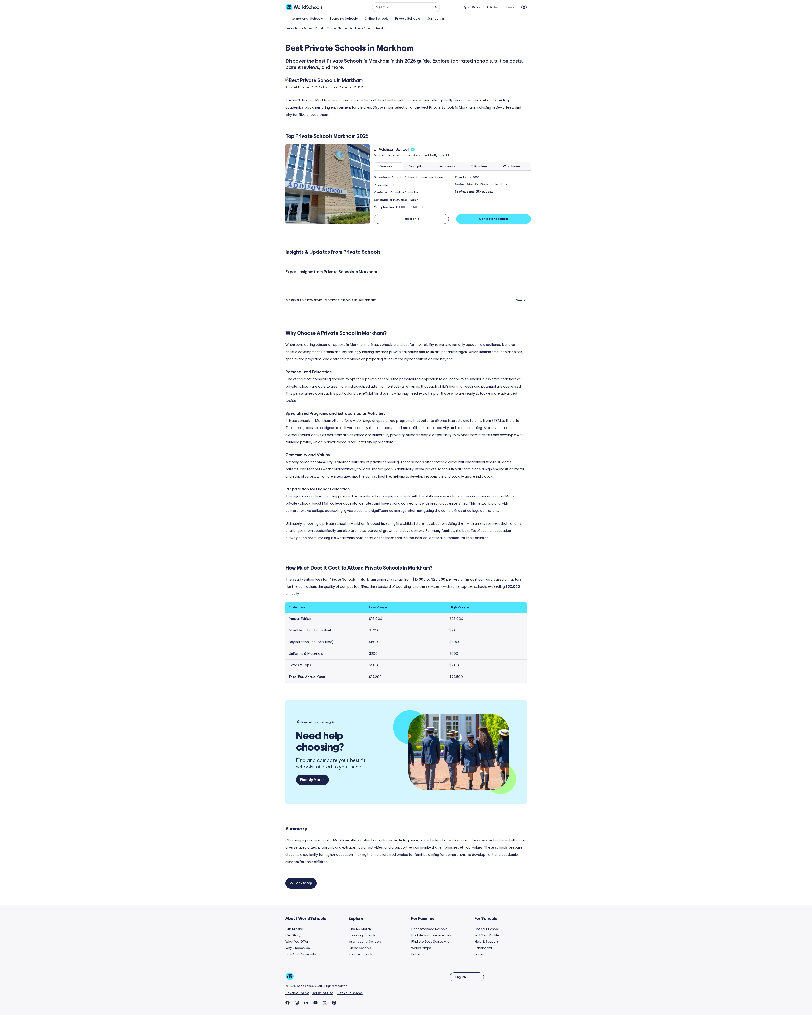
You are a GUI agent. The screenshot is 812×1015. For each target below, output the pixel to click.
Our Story (292, 935)
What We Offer (297, 941)
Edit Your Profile (486, 935)
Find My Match (359, 929)
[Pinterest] (334, 1003)
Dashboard (483, 948)
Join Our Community (300, 954)
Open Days (471, 7)
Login (415, 954)
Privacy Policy (297, 993)
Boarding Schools (344, 18)
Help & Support (486, 941)
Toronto (342, 28)
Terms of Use (322, 993)
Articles (493, 7)
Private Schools (407, 18)
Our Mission (294, 929)
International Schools (306, 18)
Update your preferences (431, 935)
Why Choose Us (297, 948)
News (509, 7)
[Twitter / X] (325, 1003)
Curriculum (435, 18)
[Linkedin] (306, 1003)
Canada (319, 28)
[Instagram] (297, 1003)
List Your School (486, 929)
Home (288, 28)
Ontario (331, 28)
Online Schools (376, 18)
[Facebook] (287, 1003)
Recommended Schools (429, 929)
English (460, 977)
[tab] (388, 166)
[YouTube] (315, 1003)
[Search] (436, 7)
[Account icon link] (524, 7)
